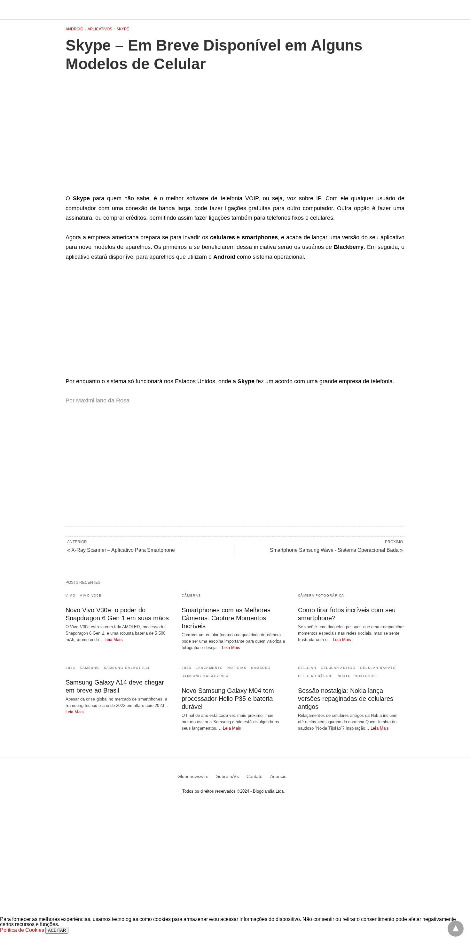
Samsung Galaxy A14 (127, 668)
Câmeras (191, 595)
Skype (122, 29)
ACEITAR (57, 930)
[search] (401, 9)
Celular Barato (378, 668)
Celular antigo (338, 668)
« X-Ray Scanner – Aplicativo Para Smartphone (121, 550)
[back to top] (456, 929)
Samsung (89, 668)
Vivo (70, 595)
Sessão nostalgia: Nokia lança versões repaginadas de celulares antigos (345, 698)
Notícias (237, 668)
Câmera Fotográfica (321, 595)
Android (74, 29)
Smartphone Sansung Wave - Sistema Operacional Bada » (336, 550)
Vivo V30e (91, 595)
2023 (70, 668)
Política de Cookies (22, 930)
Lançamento (209, 668)
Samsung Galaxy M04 (205, 676)
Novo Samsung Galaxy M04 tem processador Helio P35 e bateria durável (228, 698)
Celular (307, 668)
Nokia (344, 676)
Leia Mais (114, 639)
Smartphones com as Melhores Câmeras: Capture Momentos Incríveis (226, 618)
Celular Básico (315, 676)
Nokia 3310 (366, 676)
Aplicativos (100, 29)
